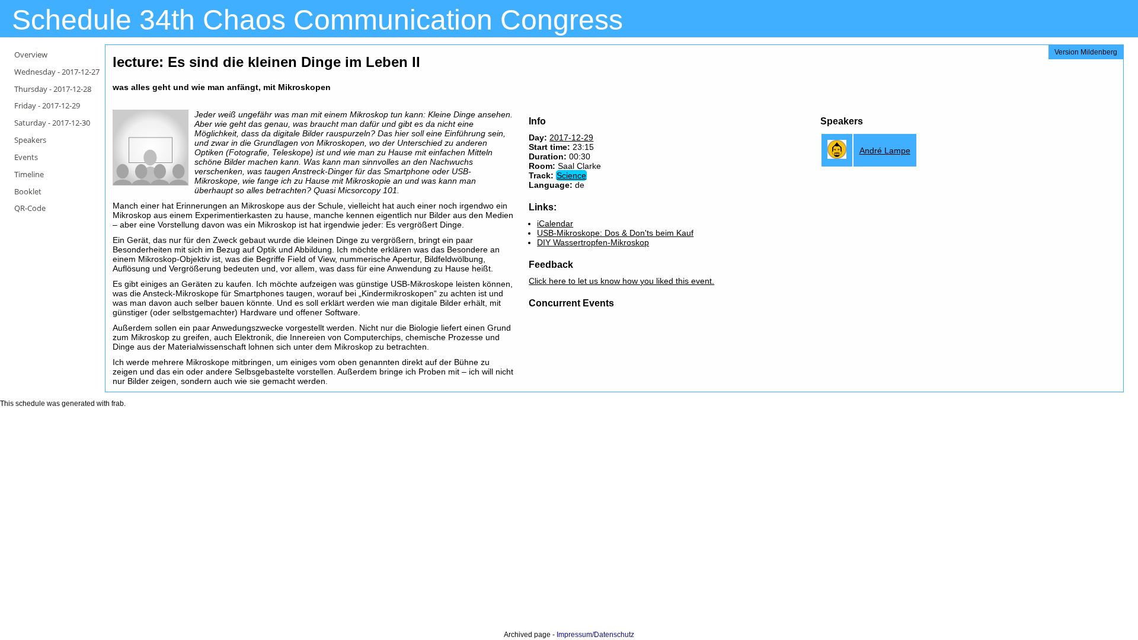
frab (117, 403)
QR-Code (30, 208)
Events (26, 157)
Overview (30, 54)
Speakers (30, 140)
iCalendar (555, 223)
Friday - (47, 105)
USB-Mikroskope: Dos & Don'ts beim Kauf (615, 233)
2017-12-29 (571, 137)
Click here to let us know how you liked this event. (621, 281)
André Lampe (884, 150)
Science (571, 175)
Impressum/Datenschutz (595, 635)
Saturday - (52, 122)
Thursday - (52, 89)
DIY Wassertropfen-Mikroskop (593, 242)
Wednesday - (57, 71)
